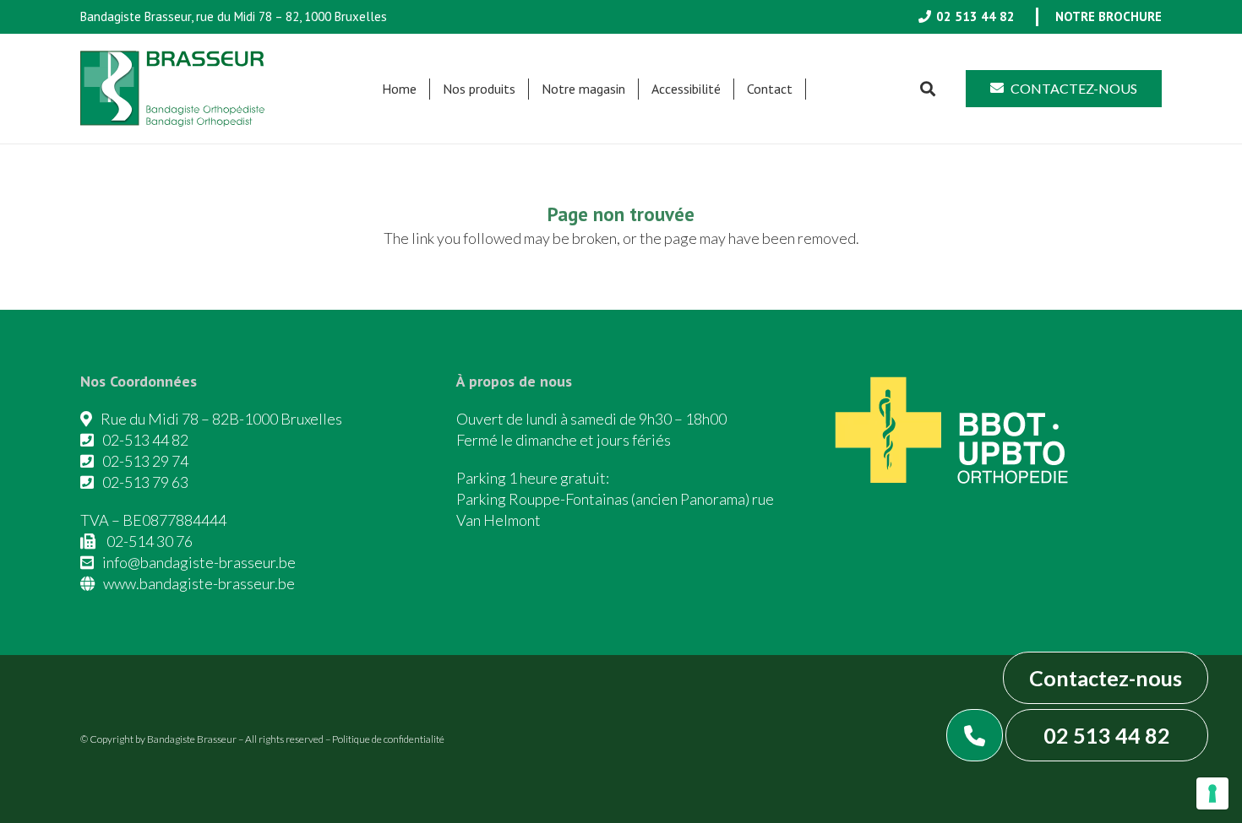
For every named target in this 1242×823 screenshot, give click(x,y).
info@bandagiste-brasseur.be (199, 562)
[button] (523, 89)
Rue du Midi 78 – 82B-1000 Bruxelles (221, 418)
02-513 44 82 (145, 439)
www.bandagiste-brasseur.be (199, 583)
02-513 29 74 (145, 461)
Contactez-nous (1105, 677)
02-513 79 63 (145, 482)
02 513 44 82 (1106, 735)
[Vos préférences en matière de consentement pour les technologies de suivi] (1212, 793)
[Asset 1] (172, 89)
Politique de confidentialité (388, 739)
